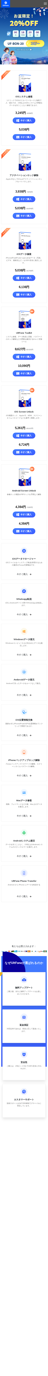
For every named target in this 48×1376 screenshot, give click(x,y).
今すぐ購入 (26, 120)
